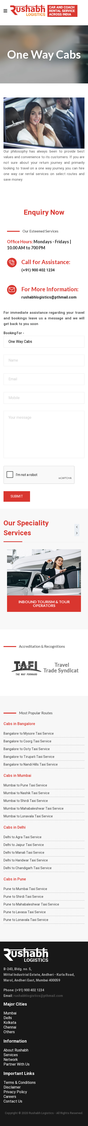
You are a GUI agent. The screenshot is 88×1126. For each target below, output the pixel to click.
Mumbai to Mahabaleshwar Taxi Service (34, 808)
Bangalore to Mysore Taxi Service (29, 733)
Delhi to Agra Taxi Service (23, 837)
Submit (17, 496)
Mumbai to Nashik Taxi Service (27, 793)
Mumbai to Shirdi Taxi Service (26, 801)
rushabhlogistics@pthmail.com (49, 297)
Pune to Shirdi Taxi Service (23, 896)
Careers (10, 1096)
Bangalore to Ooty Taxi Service (27, 749)
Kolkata (10, 1022)
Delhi (8, 1018)
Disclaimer (12, 1087)
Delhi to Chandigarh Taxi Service (28, 868)
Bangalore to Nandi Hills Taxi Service (31, 764)
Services (11, 1055)
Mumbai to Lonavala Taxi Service (28, 816)
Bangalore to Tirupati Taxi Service (29, 757)
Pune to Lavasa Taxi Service (25, 912)
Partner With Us (17, 1064)
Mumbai (10, 1013)
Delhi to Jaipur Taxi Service (24, 845)
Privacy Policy (15, 1092)
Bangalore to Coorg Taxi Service (27, 741)
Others (9, 1032)
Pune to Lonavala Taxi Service (26, 920)
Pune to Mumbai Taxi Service (25, 889)
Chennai (10, 1027)
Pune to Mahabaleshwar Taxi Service (31, 904)
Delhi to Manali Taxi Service (24, 852)
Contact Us (13, 1101)
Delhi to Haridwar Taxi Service (26, 860)
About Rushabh (16, 1050)
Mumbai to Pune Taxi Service (25, 785)
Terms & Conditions (20, 1082)
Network (11, 1059)
